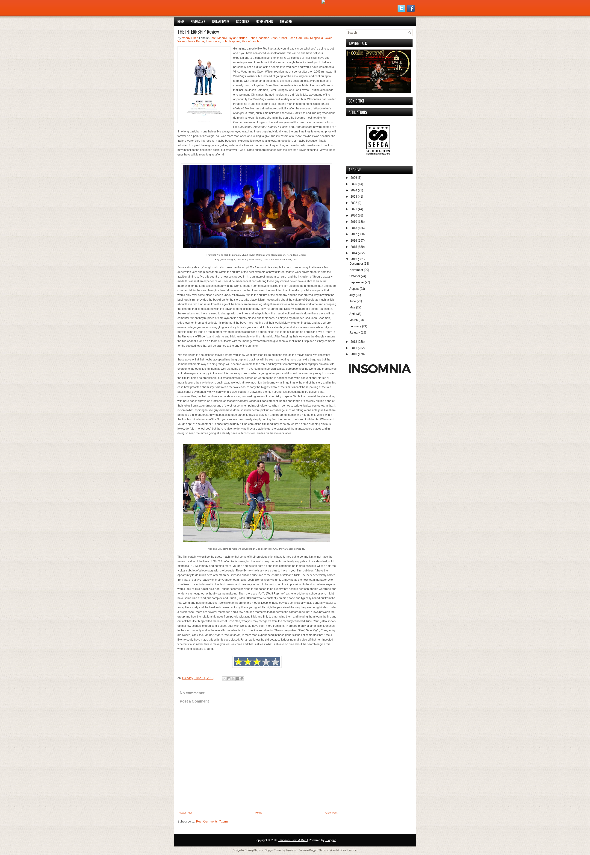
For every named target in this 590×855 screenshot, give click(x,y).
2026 (354, 177)
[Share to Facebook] (237, 678)
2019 (354, 221)
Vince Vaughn (251, 41)
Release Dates (220, 21)
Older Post (331, 812)
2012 (354, 341)
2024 (354, 190)
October (354, 276)
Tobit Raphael (231, 41)
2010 (354, 354)
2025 (354, 184)
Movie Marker (264, 21)
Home (180, 21)
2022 (354, 203)
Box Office (242, 21)
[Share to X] (233, 678)
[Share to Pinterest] (242, 678)
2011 (354, 348)
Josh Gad (295, 38)
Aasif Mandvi (218, 38)
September (356, 282)
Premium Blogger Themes (313, 850)
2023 (354, 196)
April (352, 314)
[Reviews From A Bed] (323, 2)
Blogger (330, 840)
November (356, 270)
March (353, 320)
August (354, 288)
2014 (354, 253)
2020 (354, 215)
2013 (354, 259)
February (355, 326)
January (354, 332)
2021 (354, 209)
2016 (354, 240)
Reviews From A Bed (292, 840)
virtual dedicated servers (343, 850)
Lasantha (291, 850)
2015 (354, 247)
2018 (354, 228)
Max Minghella (313, 38)
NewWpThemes (254, 850)
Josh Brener (279, 38)
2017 (354, 234)
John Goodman (259, 38)
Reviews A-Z (198, 21)
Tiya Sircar (213, 41)
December (356, 263)
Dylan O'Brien (238, 38)
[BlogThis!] (229, 678)
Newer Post (185, 812)
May (352, 307)
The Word (286, 21)
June (352, 301)
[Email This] (224, 678)
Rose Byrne (196, 41)
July (352, 295)
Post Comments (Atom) (212, 821)
